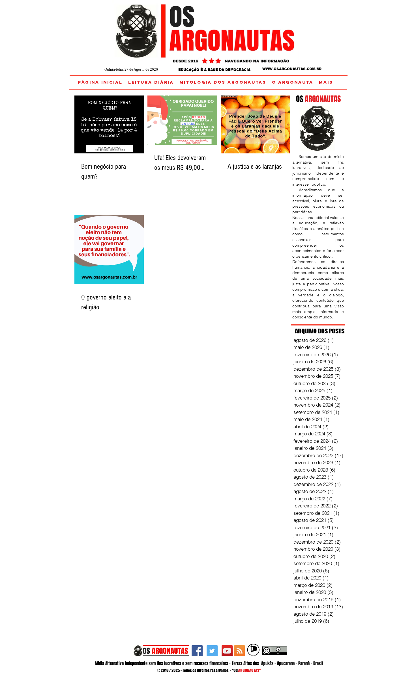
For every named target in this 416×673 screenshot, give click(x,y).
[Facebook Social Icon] (197, 650)
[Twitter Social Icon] (212, 650)
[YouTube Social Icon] (227, 650)
